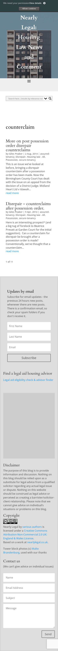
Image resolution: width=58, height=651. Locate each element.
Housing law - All (36, 156)
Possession (12, 159)
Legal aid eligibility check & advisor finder (28, 380)
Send (48, 634)
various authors (32, 527)
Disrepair (21, 156)
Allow (29, 8)
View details (35, 3)
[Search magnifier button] (50, 98)
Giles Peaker (16, 153)
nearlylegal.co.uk (37, 542)
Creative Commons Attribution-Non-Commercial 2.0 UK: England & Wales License (25, 534)
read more (12, 193)
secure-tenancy (27, 159)
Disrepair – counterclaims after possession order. (28, 206)
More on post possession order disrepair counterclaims (27, 145)
